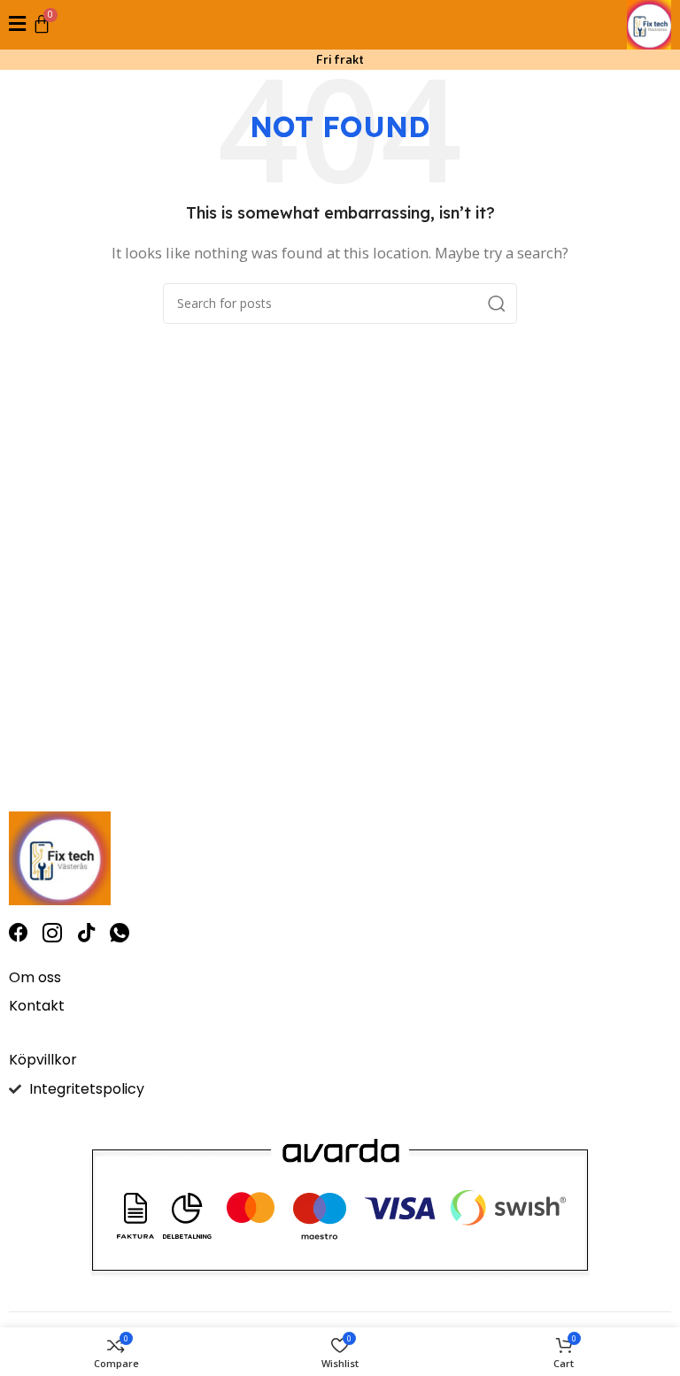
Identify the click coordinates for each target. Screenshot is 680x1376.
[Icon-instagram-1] (52, 932)
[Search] (496, 303)
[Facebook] (18, 932)
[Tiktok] (86, 932)
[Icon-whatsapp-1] (119, 932)
